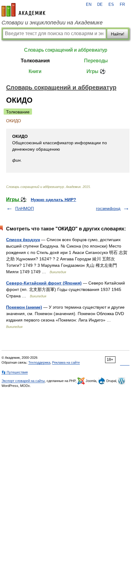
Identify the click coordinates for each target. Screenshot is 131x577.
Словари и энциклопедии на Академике (52, 23)
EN (88, 4)
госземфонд (108, 208)
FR (122, 4)
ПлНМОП (24, 208)
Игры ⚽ (96, 71)
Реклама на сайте (66, 362)
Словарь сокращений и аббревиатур (65, 50)
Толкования (35, 60)
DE (100, 4)
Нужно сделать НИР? (53, 199)
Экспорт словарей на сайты (23, 381)
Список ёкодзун (23, 239)
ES (111, 4)
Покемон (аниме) (24, 307)
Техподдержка (39, 362)
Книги (35, 71)
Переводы (96, 60)
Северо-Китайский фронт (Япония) (44, 283)
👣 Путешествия (15, 372)
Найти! (117, 33)
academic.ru (23, 10)
